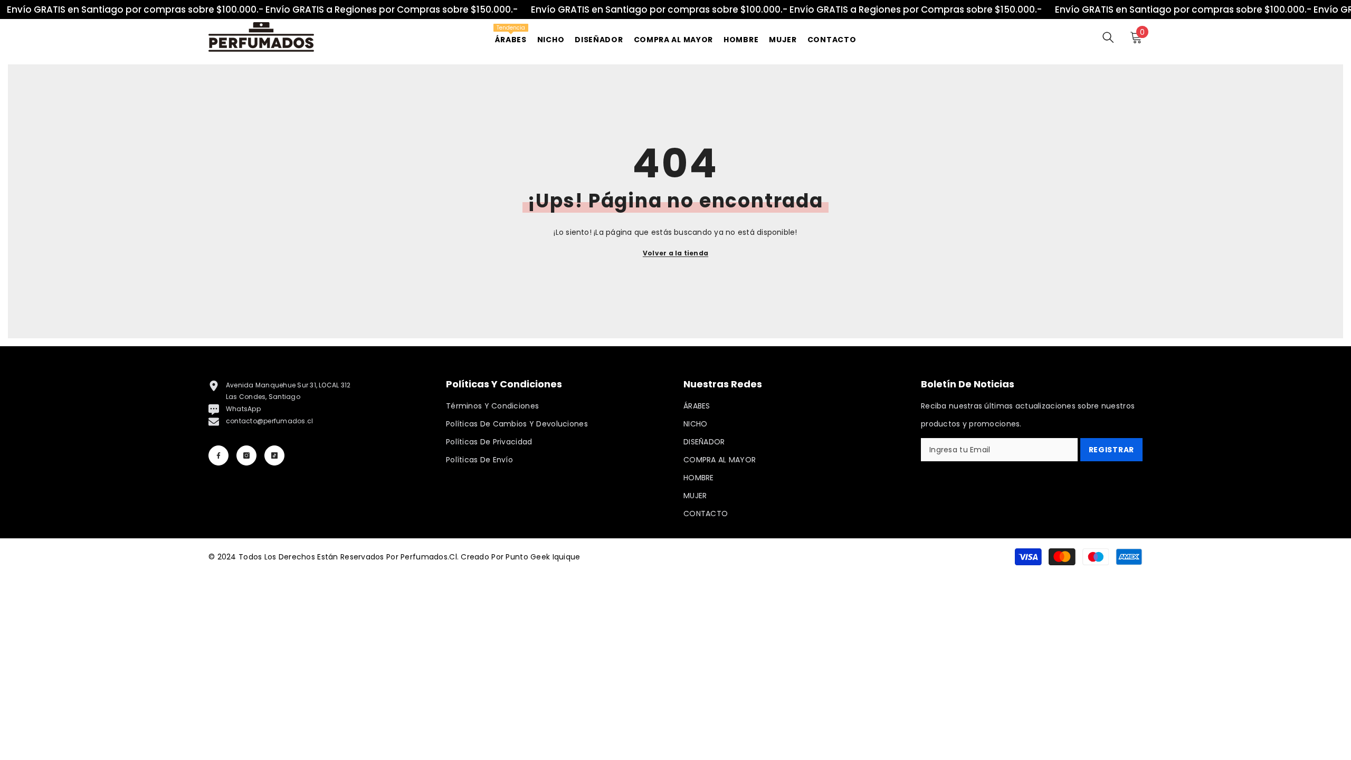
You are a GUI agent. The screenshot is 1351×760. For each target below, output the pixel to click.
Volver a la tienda (675, 253)
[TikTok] (274, 455)
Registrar (1111, 449)
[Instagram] (246, 455)
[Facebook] (218, 455)
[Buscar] (1108, 37)
